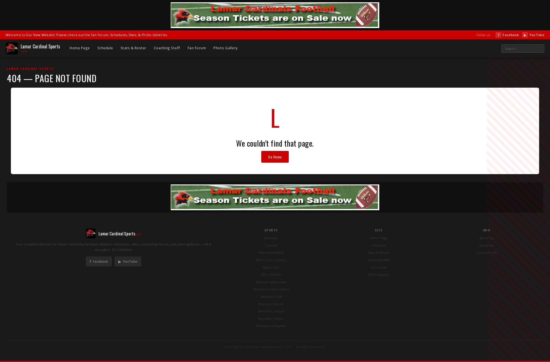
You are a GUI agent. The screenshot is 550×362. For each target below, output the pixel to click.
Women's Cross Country (271, 289)
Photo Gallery (225, 48)
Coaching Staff (167, 48)
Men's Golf (271, 267)
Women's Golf (271, 296)
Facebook (508, 35)
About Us (486, 238)
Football (271, 245)
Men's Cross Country (271, 260)
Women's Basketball (271, 282)
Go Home (275, 156)
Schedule (105, 48)
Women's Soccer (271, 304)
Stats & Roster (133, 48)
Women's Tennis (271, 318)
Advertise (486, 245)
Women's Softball (271, 311)
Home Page (80, 48)
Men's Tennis (271, 274)
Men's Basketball (271, 252)
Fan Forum (197, 48)
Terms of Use (486, 252)
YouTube (534, 35)
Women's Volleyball (271, 326)
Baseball (271, 238)
